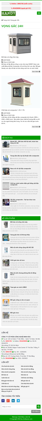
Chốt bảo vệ (5, 383)
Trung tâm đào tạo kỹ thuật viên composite (24, 155)
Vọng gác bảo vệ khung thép (20, 234)
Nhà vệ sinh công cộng (8, 369)
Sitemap (14, 417)
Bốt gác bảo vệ (25, 381)
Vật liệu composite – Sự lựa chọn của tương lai (22, 200)
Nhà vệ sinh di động (27, 366)
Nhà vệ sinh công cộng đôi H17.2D (22, 247)
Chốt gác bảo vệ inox (17, 260)
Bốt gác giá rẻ (25, 386)
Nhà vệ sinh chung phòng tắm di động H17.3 (23, 273)
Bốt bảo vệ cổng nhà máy (10, 57)
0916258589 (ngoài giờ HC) (21, 8)
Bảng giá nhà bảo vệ (7, 381)
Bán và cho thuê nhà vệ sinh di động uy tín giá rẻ (10, 390)
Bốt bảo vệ (4, 375)
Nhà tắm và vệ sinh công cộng (10, 386)
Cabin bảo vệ (5, 378)
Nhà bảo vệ (24, 375)
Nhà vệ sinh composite (8, 372)
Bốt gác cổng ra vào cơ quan (20, 300)
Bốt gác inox (14, 312)
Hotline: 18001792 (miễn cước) (21, 3)
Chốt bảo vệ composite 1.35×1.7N (12, 110)
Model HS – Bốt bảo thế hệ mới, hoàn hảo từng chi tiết (24, 142)
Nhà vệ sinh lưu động (27, 369)
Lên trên (35, 411)
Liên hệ (27, 417)
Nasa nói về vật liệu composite (20, 168)
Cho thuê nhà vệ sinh (7, 366)
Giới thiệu (21, 417)
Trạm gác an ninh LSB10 (18, 287)
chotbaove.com (27, 419)
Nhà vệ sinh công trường (28, 372)
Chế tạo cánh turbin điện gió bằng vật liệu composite (24, 184)
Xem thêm (35, 71)
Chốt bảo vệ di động (27, 378)
